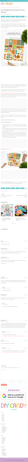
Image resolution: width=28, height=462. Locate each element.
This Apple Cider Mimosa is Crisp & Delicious (21, 195)
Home (2, 7)
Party (3, 419)
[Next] (26, 213)
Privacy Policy (6, 458)
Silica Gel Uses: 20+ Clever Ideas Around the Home (6, 195)
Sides (3, 443)
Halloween (16, 185)
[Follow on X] (10, 390)
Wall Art (3, 432)
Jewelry (3, 417)
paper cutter (13, 132)
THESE (11, 124)
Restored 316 (21, 460)
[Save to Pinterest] (13, 16)
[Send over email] (17, 16)
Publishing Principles (20, 458)
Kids (3, 418)
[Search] (26, 388)
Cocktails (3, 438)
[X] (3, 1)
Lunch (3, 442)
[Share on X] (8, 16)
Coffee (11, 185)
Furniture (3, 426)
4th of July (3, 449)
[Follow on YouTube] (16, 390)
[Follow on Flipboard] (18, 390)
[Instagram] (4, 1)
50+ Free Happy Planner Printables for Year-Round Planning (6, 219)
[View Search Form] (26, 0)
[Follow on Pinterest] (12, 390)
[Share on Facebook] (3, 16)
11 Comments (10, 14)
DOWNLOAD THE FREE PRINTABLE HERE (8, 93)
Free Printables (5, 7)
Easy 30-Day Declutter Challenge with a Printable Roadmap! (20, 219)
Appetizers (4, 437)
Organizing (4, 429)
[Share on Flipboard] (22, 16)
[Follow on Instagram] (14, 390)
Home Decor (4, 427)
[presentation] (7, 210)
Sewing (3, 420)
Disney (13, 185)
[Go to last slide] (2, 213)
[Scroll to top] (26, 459)
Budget (3, 414)
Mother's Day (4, 453)
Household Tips (4, 428)
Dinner (3, 441)
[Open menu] (26, 3)
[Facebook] (1, 1)
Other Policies (12, 458)
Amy (2, 14)
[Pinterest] (6, 1)
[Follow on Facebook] (9, 390)
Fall (2, 451)
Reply (26, 241)
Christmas (3, 450)
